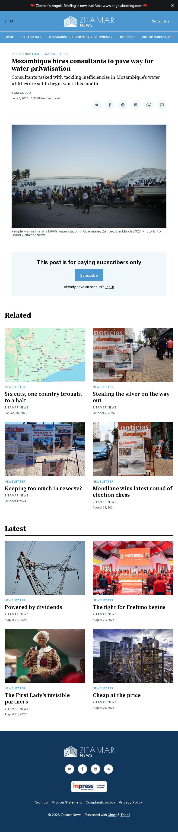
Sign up (41, 802)
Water (49, 54)
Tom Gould (21, 92)
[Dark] (6, 21)
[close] (172, 5)
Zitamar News (17, 407)
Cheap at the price (117, 695)
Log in (109, 287)
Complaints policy (100, 802)
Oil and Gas (31, 37)
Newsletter (15, 387)
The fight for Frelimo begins (129, 607)
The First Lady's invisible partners (37, 698)
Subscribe (161, 21)
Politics (127, 37)
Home (9, 37)
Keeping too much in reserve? (43, 488)
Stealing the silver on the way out (131, 397)
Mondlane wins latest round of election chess (132, 492)
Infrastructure (26, 54)
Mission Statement (67, 802)
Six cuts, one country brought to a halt (43, 397)
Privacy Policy (131, 802)
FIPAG (64, 54)
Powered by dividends (33, 607)
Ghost (112, 815)
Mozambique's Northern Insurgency (81, 37)
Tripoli (125, 815)
